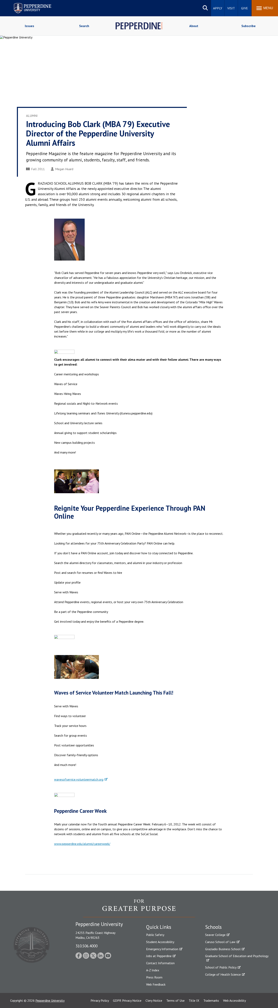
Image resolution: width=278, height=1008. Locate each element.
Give (244, 8)
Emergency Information (162, 949)
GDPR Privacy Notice (127, 1000)
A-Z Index (152, 970)
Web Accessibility (234, 1000)
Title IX (194, 1000)
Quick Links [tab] (158, 927)
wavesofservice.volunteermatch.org (78, 779)
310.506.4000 (86, 945)
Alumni (32, 116)
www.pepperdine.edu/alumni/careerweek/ (82, 844)
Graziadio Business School (223, 949)
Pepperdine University (27, 3)
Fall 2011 (38, 169)
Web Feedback (155, 984)
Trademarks (211, 1000)
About (193, 26)
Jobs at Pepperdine (159, 956)
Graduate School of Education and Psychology (236, 956)
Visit (231, 8)
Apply (217, 8)
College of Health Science (223, 974)
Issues (29, 26)
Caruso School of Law (220, 942)
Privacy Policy (100, 1000)
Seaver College (215, 935)
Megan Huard (64, 169)
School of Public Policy (220, 967)
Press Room (154, 977)
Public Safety (155, 935)
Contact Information (160, 963)
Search (84, 26)
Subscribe (248, 26)
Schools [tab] (213, 927)
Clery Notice (154, 1000)
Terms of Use (175, 1000)
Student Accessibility (160, 942)
